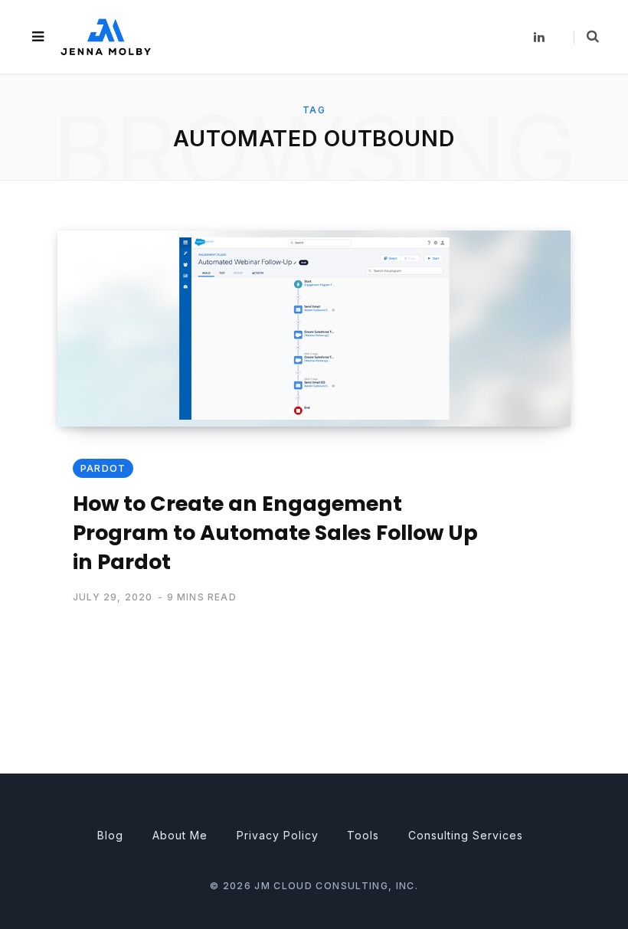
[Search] (586, 37)
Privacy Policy (278, 835)
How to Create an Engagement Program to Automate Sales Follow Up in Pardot (275, 532)
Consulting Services (465, 835)
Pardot (103, 468)
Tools (363, 835)
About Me (180, 835)
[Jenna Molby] (106, 36)
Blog (110, 835)
